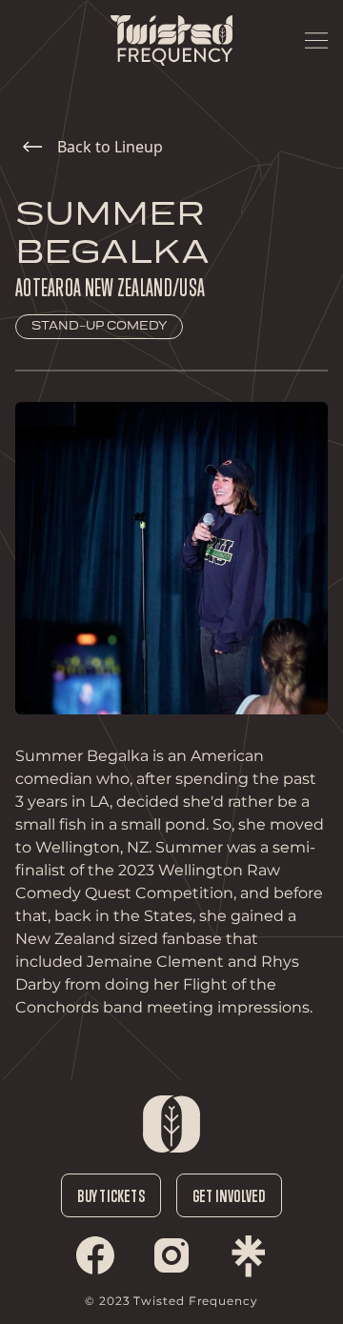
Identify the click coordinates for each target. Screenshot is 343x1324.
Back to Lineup (110, 146)
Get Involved (229, 1195)
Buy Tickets (110, 1195)
